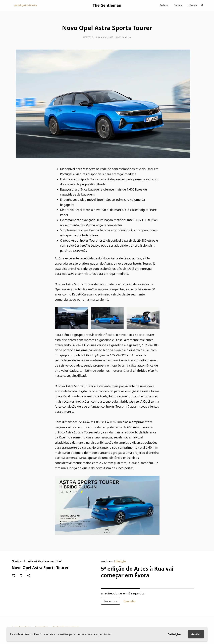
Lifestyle (192, 5)
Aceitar (196, 634)
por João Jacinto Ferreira (25, 5)
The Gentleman (107, 5)
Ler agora (110, 601)
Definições (175, 634)
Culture (178, 5)
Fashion (164, 5)
